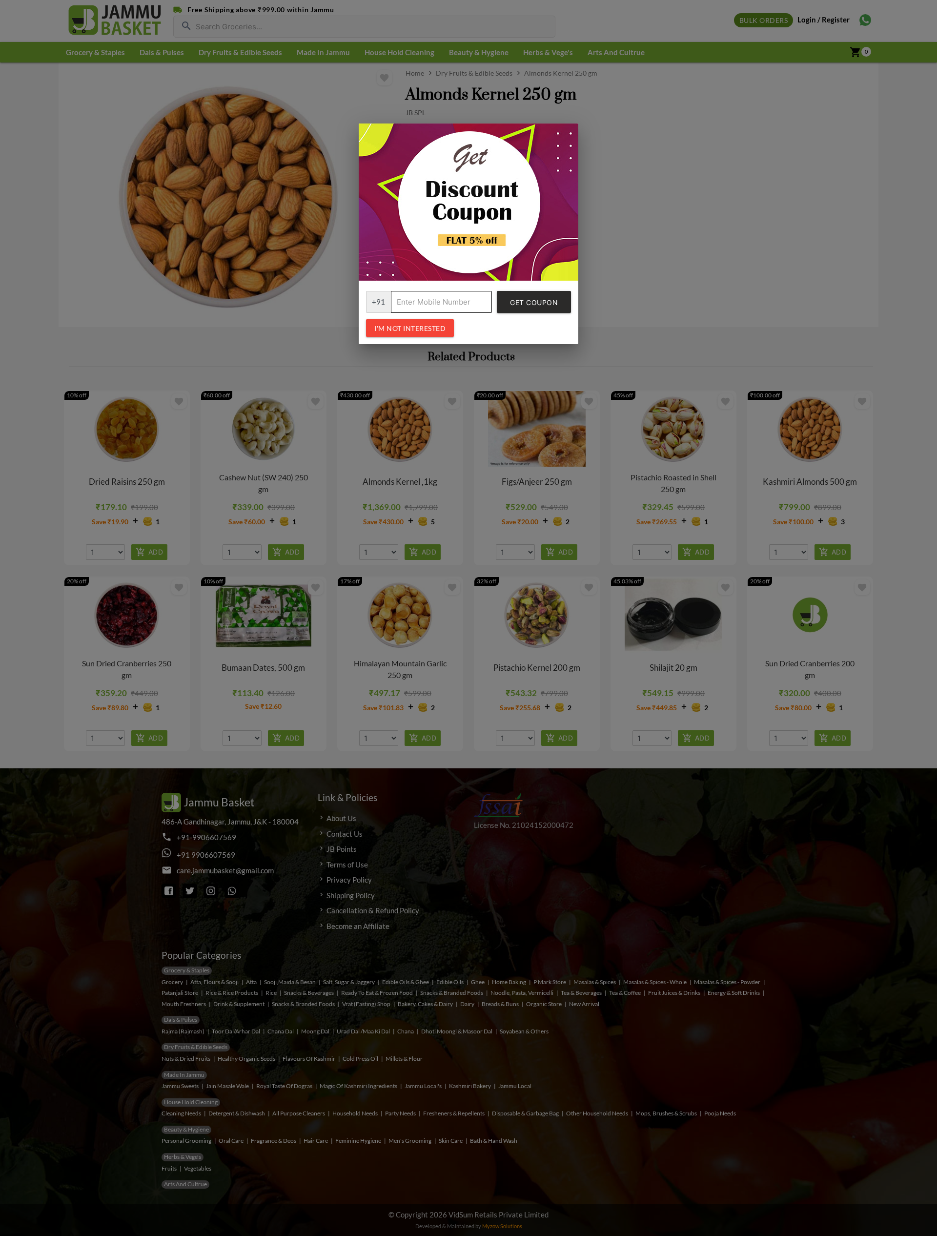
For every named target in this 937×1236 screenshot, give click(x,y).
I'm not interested (410, 328)
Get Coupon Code (534, 305)
